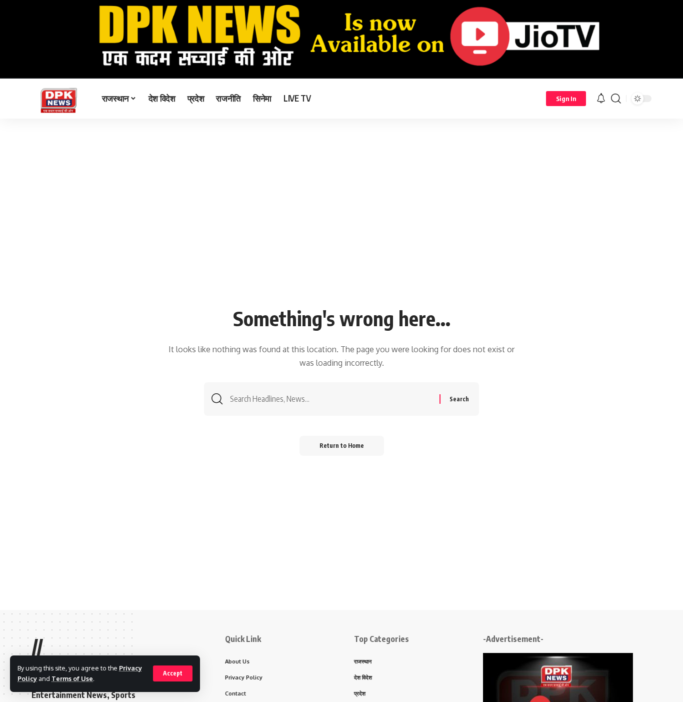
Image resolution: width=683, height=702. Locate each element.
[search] (616, 99)
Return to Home (342, 445)
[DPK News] (59, 99)
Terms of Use (72, 678)
